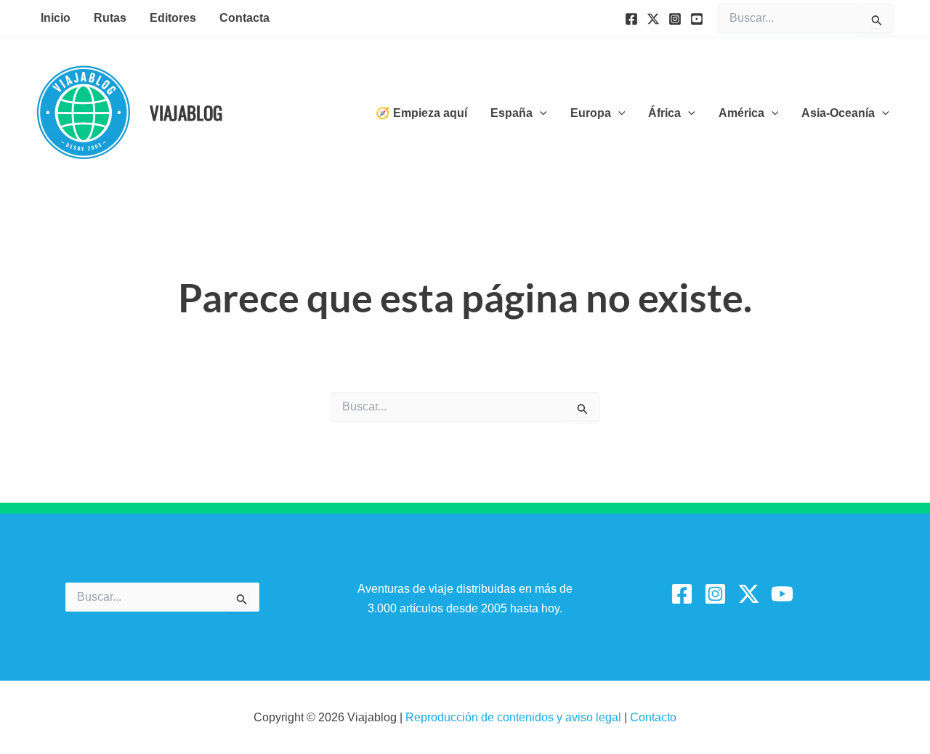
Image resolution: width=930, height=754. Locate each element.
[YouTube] (696, 18)
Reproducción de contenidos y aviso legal (514, 717)
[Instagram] (675, 18)
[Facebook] (631, 18)
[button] (540, 113)
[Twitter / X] (748, 594)
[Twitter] (653, 18)
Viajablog (186, 112)
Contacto (653, 717)
